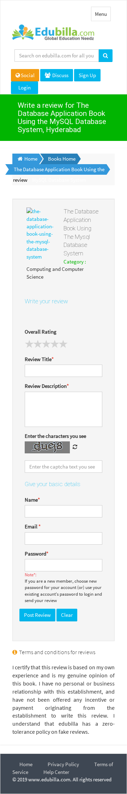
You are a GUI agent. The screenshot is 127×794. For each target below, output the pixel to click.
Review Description (47, 386)
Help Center (56, 772)
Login (24, 87)
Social (28, 75)
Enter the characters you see (55, 436)
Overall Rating (40, 331)
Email (33, 526)
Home (25, 764)
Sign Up (87, 75)
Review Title (39, 359)
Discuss (59, 75)
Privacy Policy (63, 764)
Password (36, 553)
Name (32, 499)
